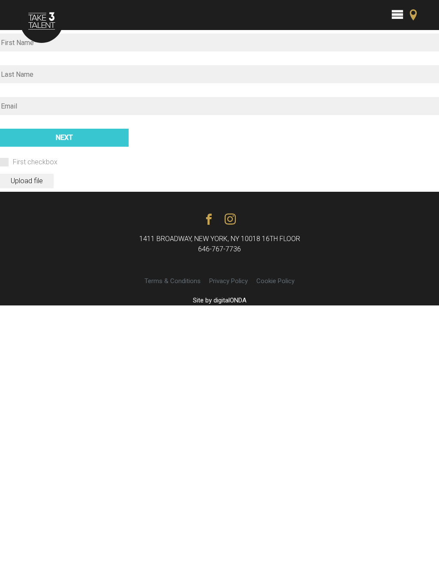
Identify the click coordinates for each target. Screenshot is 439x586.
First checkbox (35, 162)
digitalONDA (230, 300)
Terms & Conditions (172, 281)
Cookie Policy (275, 281)
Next (64, 137)
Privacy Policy (228, 281)
